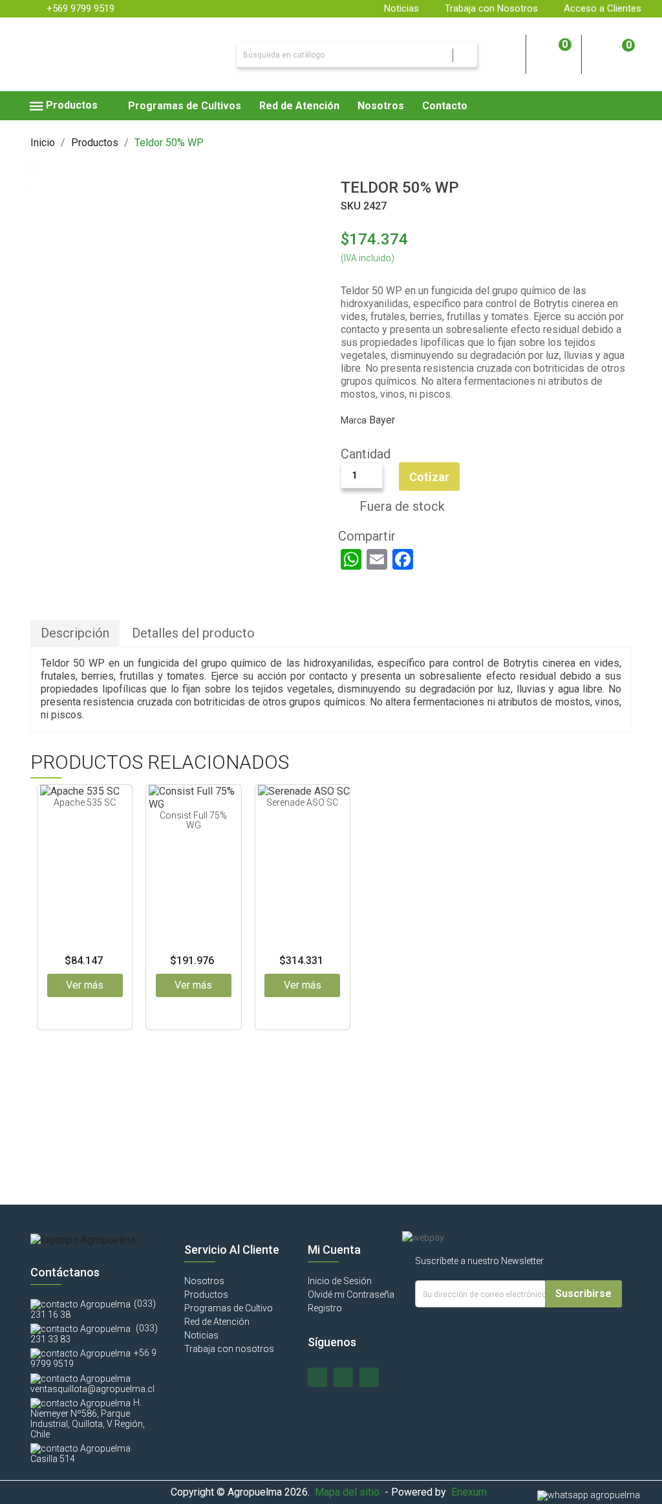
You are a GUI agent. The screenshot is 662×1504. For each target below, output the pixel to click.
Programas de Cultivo (228, 1308)
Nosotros (204, 1281)
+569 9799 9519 (80, 8)
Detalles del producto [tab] (193, 633)
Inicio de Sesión (340, 1281)
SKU (351, 206)
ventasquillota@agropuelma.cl (92, 1389)
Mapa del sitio (347, 1492)
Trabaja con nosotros (229, 1349)
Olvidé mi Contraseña (351, 1294)
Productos (206, 1294)
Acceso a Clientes (602, 8)
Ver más (84, 985)
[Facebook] (403, 559)
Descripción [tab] (75, 633)
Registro (325, 1308)
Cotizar (429, 477)
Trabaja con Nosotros (491, 8)
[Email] (377, 559)
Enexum (471, 1492)
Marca (354, 420)
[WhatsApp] (351, 559)
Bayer (382, 420)
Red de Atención (217, 1321)
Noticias (401, 8)
